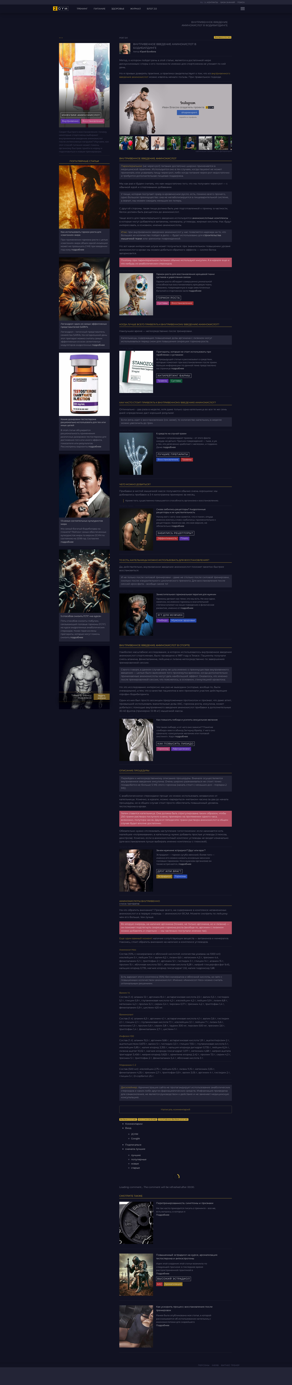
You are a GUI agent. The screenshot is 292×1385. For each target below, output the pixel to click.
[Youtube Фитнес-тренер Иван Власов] (65, 1375)
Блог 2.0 (152, 8)
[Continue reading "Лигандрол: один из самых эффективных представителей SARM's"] (84, 288)
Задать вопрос (102, 696)
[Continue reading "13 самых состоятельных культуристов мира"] (84, 485)
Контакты (212, 2)
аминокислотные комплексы (210, 218)
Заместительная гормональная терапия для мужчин (186, 594)
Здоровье (117, 8)
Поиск (241, 2)
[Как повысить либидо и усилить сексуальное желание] (136, 739)
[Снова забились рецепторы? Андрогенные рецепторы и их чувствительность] (136, 529)
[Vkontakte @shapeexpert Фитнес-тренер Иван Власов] (55, 1375)
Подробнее (195, 290)
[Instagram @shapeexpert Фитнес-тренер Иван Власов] (61, 1375)
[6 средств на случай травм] (136, 453)
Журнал (135, 8)
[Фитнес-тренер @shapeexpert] (175, 143)
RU (202, 2)
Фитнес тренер (230, 1365)
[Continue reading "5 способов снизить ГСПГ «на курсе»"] (84, 581)
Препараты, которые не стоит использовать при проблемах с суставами (183, 353)
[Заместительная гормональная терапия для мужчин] (136, 614)
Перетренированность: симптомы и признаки (184, 1203)
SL (205, 2)
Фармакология (222, 37)
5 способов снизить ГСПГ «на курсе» (81, 616)
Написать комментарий (175, 1109)
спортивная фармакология (173, 1119)
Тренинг (82, 8)
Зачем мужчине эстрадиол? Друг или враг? (181, 850)
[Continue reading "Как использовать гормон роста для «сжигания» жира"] (84, 196)
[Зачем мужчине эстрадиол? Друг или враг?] (136, 870)
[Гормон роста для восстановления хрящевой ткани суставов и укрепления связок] (136, 293)
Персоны (204, 1365)
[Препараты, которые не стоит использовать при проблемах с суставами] (136, 371)
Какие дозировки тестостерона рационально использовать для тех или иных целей (83, 422)
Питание (99, 8)
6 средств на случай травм (171, 433)
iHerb (215, 1365)
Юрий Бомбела (148, 51)
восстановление (147, 1119)
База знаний (228, 2)
